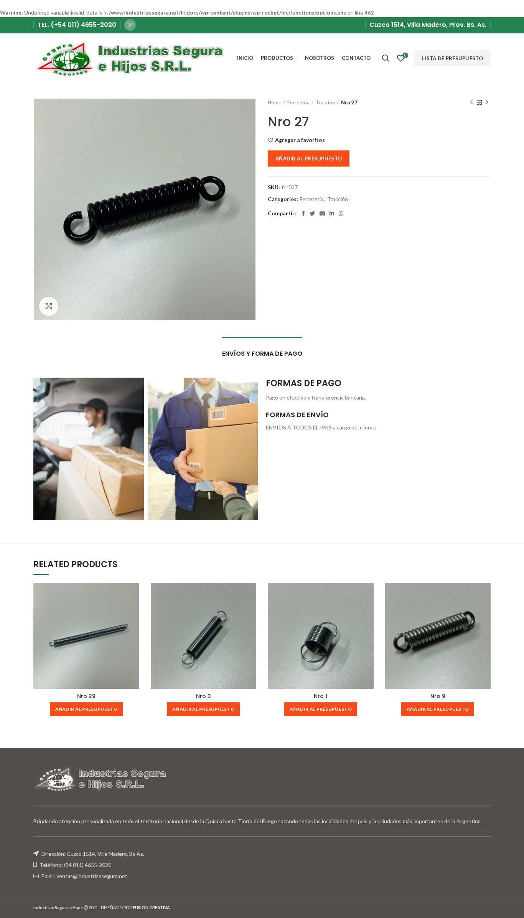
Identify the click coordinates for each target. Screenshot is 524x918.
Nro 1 (320, 696)
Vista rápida (133, 595)
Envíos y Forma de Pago (262, 353)
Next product (487, 102)
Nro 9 (437, 696)
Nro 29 (86, 696)
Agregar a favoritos (300, 140)
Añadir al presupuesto (308, 158)
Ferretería (298, 102)
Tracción (325, 102)
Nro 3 (203, 696)
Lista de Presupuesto (452, 58)
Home (274, 102)
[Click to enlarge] (48, 306)
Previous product (471, 102)
